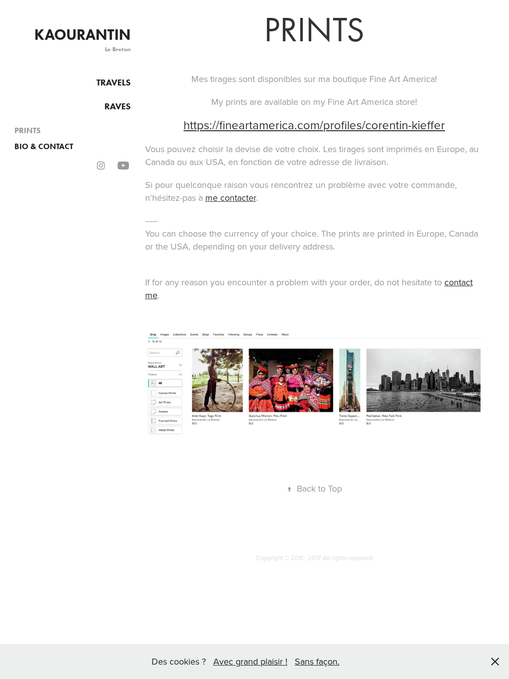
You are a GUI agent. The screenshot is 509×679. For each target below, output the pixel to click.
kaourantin (82, 34)
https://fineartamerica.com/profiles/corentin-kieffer (314, 124)
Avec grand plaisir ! (250, 661)
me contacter (230, 197)
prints (27, 130)
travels (113, 82)
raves (117, 106)
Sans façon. (317, 661)
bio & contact (43, 146)
